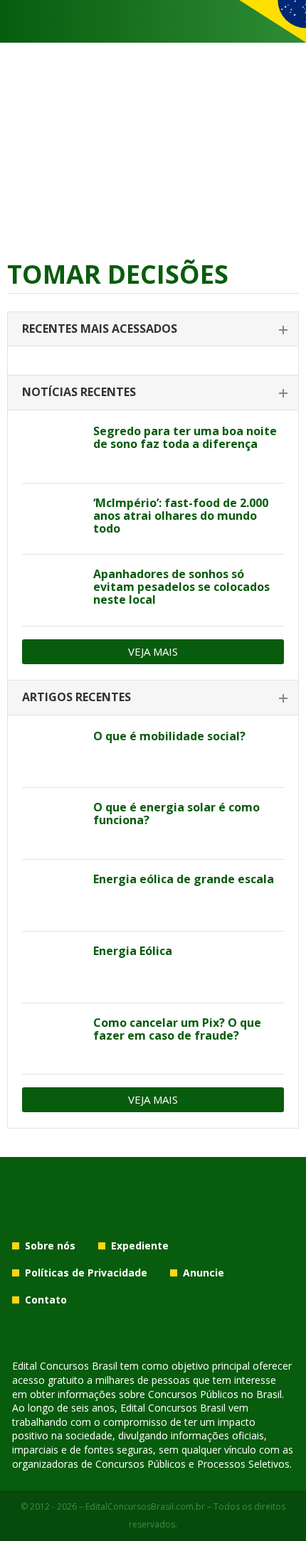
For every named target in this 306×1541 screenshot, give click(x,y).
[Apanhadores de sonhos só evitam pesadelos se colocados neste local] (52, 590)
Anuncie (203, 1272)
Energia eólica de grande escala (183, 879)
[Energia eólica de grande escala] (52, 895)
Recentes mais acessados (99, 328)
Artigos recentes (76, 697)
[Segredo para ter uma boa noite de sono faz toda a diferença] (52, 447)
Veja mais (153, 651)
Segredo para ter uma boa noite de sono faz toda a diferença (185, 437)
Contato (46, 1299)
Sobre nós (50, 1245)
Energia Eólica (132, 951)
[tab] (153, 329)
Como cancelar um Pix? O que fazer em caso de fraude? (177, 1029)
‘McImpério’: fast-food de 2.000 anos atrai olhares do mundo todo (180, 515)
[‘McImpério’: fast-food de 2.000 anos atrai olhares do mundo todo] (52, 519)
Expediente (140, 1245)
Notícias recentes (79, 392)
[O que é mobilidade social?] (52, 752)
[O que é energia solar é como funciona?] (52, 823)
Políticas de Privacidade (86, 1272)
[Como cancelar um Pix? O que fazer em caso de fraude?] (52, 1039)
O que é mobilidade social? (169, 736)
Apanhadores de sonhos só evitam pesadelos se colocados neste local (181, 586)
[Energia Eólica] (52, 967)
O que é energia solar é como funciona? (176, 813)
